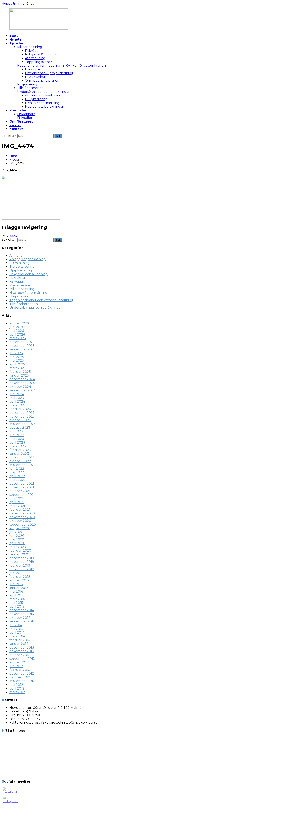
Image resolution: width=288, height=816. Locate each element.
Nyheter (16, 39)
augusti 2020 (19, 528)
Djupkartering (36, 99)
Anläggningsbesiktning (43, 95)
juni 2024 (16, 394)
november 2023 (22, 416)
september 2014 (22, 621)
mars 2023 (17, 446)
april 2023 (17, 442)
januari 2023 (19, 454)
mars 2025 (17, 368)
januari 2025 (19, 375)
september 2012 (22, 681)
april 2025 (17, 364)
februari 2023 (20, 450)
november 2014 (21, 614)
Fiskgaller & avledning (42, 54)
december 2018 (21, 569)
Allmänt (15, 255)
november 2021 (21, 487)
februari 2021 (19, 509)
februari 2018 (19, 577)
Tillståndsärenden (23, 304)
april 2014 (16, 632)
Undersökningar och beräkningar (43, 92)
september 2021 (22, 495)
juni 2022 (16, 468)
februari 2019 (19, 565)
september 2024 (22, 390)
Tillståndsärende (30, 88)
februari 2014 (19, 640)
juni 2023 (16, 435)
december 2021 (21, 483)
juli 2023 (16, 431)
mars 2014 (17, 636)
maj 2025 (16, 360)
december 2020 (22, 513)
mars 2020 (17, 547)
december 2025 (21, 342)
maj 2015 (16, 603)
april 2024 (17, 401)
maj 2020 (16, 539)
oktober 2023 (20, 420)
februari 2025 (20, 372)
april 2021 (16, 502)
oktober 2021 (19, 491)
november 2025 (21, 346)
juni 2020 (16, 536)
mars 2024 (17, 405)
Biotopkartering (21, 266)
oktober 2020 (20, 521)
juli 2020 (16, 532)
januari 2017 (18, 588)
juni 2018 (16, 573)
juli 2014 (15, 625)
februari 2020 (20, 550)
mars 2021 (17, 506)
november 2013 (21, 651)
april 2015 (16, 606)
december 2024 (22, 379)
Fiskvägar (32, 51)
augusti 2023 (19, 427)
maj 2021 (16, 498)
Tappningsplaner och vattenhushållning (41, 300)
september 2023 (22, 424)
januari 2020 (19, 554)
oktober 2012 (19, 677)
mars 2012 (17, 692)
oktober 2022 (20, 461)
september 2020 (22, 524)
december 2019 (21, 558)
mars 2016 (17, 599)
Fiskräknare (26, 114)
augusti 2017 (19, 580)
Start (13, 36)
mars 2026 (17, 338)
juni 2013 (16, 666)
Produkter (17, 110)
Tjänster (16, 43)
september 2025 (22, 349)
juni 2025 (16, 357)
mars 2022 (17, 480)
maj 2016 (16, 591)
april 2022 (17, 476)
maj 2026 (16, 331)
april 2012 (16, 688)
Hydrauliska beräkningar (44, 106)
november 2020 (22, 517)
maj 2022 (16, 472)
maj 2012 (16, 685)
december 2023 (22, 413)
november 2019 (21, 562)
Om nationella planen (42, 80)
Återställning (35, 58)
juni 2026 (16, 327)
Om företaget (21, 121)
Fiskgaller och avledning (28, 274)
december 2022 (22, 457)
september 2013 (22, 658)
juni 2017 (16, 584)
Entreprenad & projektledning (49, 73)
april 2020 (17, 543)
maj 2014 (16, 629)
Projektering (35, 77)
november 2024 (22, 383)
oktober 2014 (19, 618)
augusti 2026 (19, 323)
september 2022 (22, 465)
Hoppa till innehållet (18, 3)
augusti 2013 (19, 662)
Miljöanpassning (29, 47)
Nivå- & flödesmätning (42, 103)
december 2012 (21, 673)
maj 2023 (16, 439)
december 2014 (21, 610)
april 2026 (17, 334)
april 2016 (16, 595)
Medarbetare (19, 285)
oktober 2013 (19, 655)
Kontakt (16, 129)
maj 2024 (16, 398)
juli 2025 (16, 353)
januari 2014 (18, 644)
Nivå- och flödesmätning (28, 293)
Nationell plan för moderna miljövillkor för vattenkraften (61, 65)
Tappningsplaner (38, 62)
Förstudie (32, 69)
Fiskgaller (24, 118)
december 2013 (21, 647)
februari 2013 (19, 670)
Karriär (15, 125)
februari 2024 (20, 409)
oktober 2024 (20, 386)
